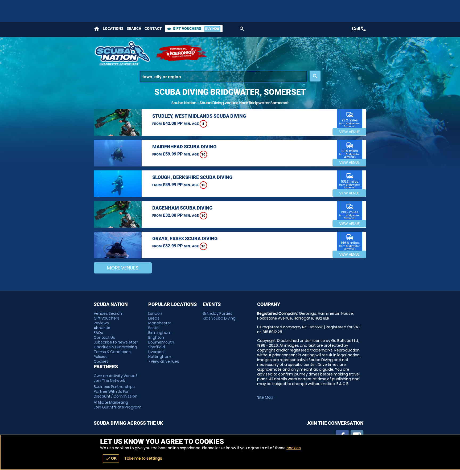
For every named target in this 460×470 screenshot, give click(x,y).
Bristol (153, 327)
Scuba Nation (183, 102)
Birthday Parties (217, 313)
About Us (102, 327)
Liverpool (156, 351)
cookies (293, 448)
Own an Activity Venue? (116, 378)
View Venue (349, 131)
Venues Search (108, 313)
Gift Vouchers (193, 28)
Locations (113, 28)
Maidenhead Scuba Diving (184, 146)
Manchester (159, 323)
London (155, 313)
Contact (153, 28)
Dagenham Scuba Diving (182, 208)
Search (134, 28)
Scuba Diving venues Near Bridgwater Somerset (244, 102)
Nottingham (159, 356)
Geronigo (181, 53)
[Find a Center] (223, 77)
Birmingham (159, 332)
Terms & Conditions (112, 351)
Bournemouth (161, 342)
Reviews (101, 323)
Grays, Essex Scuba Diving (184, 238)
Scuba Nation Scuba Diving (122, 53)
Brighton (156, 337)
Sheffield (156, 347)
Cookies (101, 361)
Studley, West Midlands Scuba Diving (199, 116)
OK (111, 458)
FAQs (98, 332)
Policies (101, 356)
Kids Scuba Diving (219, 318)
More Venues (122, 267)
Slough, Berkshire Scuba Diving (192, 177)
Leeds (153, 318)
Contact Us (104, 337)
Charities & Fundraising (115, 347)
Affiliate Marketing (117, 405)
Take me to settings (143, 458)
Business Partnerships (115, 391)
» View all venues (163, 361)
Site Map (265, 397)
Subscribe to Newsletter (116, 342)
